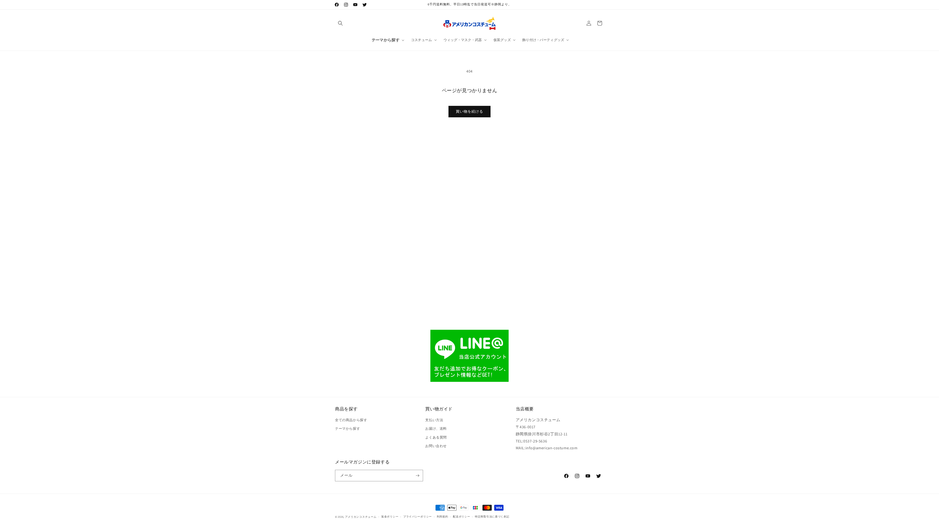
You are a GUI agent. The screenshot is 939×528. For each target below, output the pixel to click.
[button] (340, 23)
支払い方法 (434, 420)
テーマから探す (347, 428)
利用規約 (442, 516)
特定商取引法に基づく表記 (492, 516)
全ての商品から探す (351, 420)
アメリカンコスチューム (361, 516)
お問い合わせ (436, 446)
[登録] (417, 475)
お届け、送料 (436, 428)
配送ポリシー (461, 516)
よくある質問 (436, 437)
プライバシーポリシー (417, 516)
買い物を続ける (469, 111)
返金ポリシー (389, 516)
